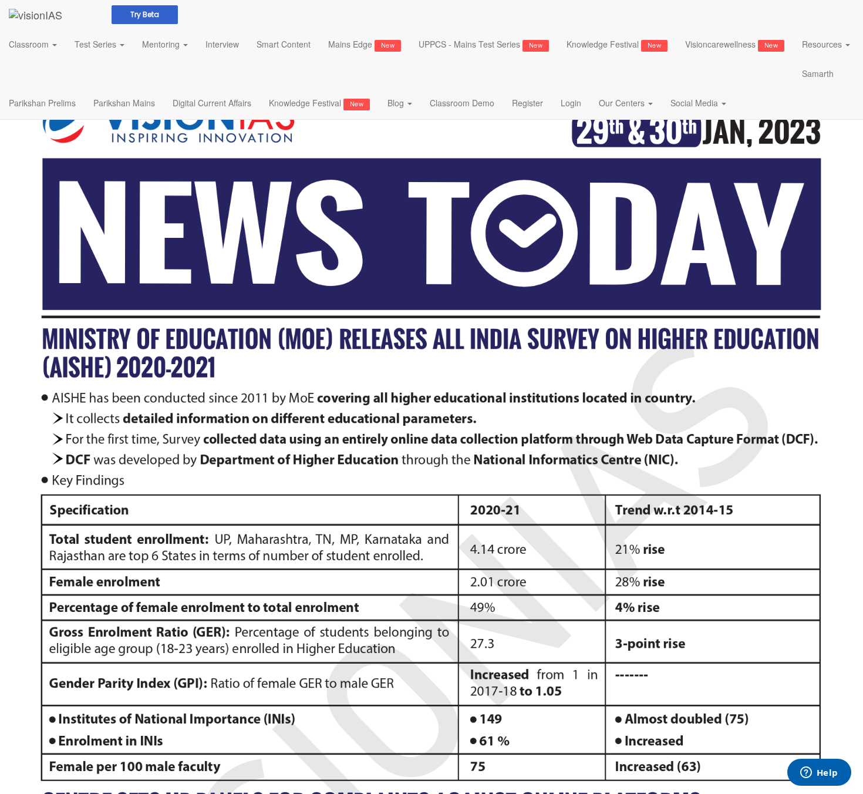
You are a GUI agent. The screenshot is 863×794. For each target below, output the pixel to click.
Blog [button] (396, 103)
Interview (222, 44)
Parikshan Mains (124, 103)
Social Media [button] (695, 103)
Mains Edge (361, 44)
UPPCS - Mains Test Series (480, 44)
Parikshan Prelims (42, 103)
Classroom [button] (30, 44)
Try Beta (144, 14)
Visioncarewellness (731, 44)
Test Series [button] (97, 44)
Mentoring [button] (162, 44)
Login (571, 103)
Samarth (818, 73)
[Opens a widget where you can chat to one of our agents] (819, 773)
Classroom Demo (462, 103)
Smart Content (284, 44)
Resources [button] (823, 44)
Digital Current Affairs (212, 103)
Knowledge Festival (614, 44)
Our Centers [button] (623, 103)
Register (527, 103)
